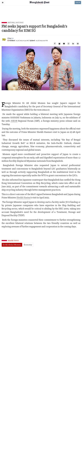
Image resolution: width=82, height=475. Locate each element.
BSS (12, 38)
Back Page (19, 23)
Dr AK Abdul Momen (12, 244)
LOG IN (78, 2)
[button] (2, 2)
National (11, 23)
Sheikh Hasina (24, 197)
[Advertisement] (41, 16)
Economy (28, 244)
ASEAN (14, 121)
